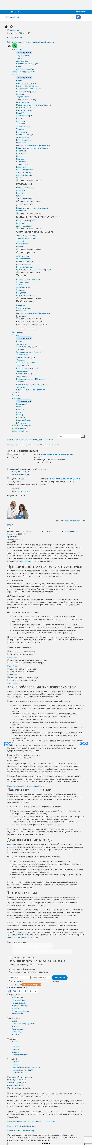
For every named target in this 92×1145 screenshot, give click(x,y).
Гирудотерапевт (23, 140)
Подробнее (12, 657)
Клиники (16, 335)
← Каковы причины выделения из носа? (32, 946)
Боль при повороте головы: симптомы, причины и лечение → (42, 951)
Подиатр (20, 159)
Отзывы (15, 395)
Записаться (60, 977)
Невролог (26, 83)
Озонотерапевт (23, 137)
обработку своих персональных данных (37, 981)
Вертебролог (22, 132)
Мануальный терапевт (26, 91)
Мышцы (15, 1008)
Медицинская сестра (25, 107)
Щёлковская (25, 372)
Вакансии (20, 417)
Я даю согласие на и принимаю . (45, 981)
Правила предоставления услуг (21, 1130)
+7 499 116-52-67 (13, 12)
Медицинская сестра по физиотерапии (33, 105)
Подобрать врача (27, 328)
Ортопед (28, 86)
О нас (18, 406)
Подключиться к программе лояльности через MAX (30, 440)
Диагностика (22, 61)
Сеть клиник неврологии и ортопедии (20, 445)
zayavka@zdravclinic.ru (16, 1080)
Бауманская (26, 345)
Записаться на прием (16, 42)
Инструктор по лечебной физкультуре (33, 145)
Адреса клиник (81, 12)
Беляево (32, 383)
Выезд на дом (18, 1031)
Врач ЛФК (20, 113)
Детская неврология (25, 69)
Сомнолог (20, 121)
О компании (17, 398)
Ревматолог (28, 88)
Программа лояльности (22, 1070)
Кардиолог (21, 156)
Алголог (19, 118)
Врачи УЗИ (21, 151)
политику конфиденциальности (70, 981)
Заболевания (17, 332)
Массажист (21, 142)
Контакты (21, 423)
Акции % (15, 392)
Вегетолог (20, 153)
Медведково (30, 388)
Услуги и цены (18, 49)
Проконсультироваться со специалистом (25, 786)
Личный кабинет (46, 42)
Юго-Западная (30, 377)
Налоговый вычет (24, 420)
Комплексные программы (23, 71)
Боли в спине (17, 997)
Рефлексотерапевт (24, 134)
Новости (20, 409)
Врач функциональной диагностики (32, 148)
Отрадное (26, 361)
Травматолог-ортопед (26, 99)
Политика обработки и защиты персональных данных (31, 1121)
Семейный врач (23, 126)
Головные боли (18, 1003)
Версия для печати (69, 531)
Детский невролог (24, 175)
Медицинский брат (24, 110)
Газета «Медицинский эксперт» (26, 1067)
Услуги (19, 58)
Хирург (19, 177)
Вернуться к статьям (21, 471)
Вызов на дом (32, 42)
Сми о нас (20, 412)
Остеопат (20, 94)
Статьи (19, 415)
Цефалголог (21, 167)
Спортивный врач (24, 115)
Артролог (20, 124)
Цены (18, 66)
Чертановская (27, 366)
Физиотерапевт (23, 102)
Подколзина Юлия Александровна (57, 454)
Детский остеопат (24, 172)
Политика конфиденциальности (21, 1126)
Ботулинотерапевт (24, 169)
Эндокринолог (22, 97)
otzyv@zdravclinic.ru (15, 1085)
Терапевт (20, 129)
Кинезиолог (21, 161)
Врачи (15, 74)
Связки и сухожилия (20, 1011)
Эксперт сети (22, 164)
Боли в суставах (19, 1000)
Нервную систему (19, 1005)
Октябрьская (25, 356)
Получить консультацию (27, 63)
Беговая (29, 350)
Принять (46, 1143)
